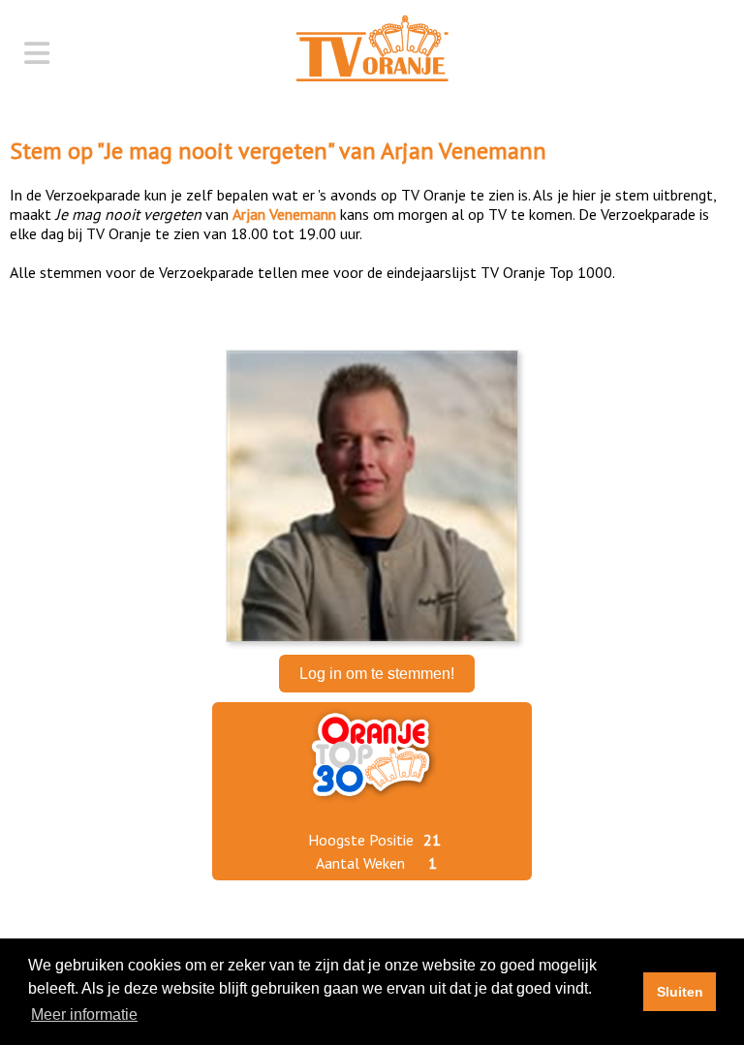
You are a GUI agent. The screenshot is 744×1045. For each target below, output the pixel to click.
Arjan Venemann (463, 151)
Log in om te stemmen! (376, 673)
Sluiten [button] (680, 991)
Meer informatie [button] (84, 1014)
